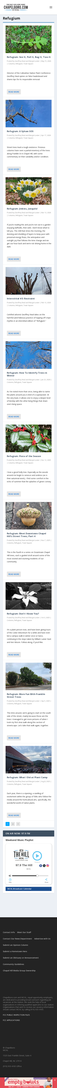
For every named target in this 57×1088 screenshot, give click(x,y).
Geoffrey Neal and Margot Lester (27, 61)
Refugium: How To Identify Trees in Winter (27, 374)
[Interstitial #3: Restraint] (29, 281)
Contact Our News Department (17, 938)
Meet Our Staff (24, 932)
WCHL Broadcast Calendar (19, 888)
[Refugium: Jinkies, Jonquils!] (29, 191)
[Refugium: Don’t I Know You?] (29, 596)
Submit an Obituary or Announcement (21, 957)
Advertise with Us (42, 938)
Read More (13, 92)
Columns (11, 64)
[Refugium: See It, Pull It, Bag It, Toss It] (29, 39)
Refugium (19, 64)
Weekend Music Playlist (19, 840)
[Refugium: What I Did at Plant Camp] (29, 759)
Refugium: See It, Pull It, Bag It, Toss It (29, 57)
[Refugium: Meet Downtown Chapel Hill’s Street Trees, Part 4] (29, 516)
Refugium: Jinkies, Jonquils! (22, 208)
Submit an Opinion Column (15, 945)
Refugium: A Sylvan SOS (20, 131)
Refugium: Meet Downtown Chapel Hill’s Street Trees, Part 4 (26, 535)
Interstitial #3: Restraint (21, 298)
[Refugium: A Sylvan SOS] (29, 113)
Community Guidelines (13, 964)
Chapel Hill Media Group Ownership (19, 970)
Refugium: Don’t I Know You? (23, 613)
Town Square (28, 64)
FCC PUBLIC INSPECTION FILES (16, 1015)
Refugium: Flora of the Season (24, 456)
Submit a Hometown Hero (15, 951)
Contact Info (9, 932)
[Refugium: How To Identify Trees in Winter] (29, 355)
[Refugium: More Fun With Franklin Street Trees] (29, 676)
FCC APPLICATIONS (11, 1020)
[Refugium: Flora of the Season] (29, 438)
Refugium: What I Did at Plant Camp (27, 777)
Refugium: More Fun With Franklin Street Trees (26, 695)
